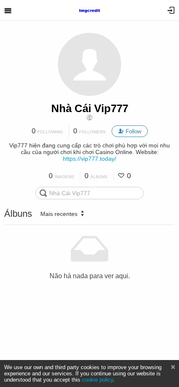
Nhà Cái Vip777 (89, 108)
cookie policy (97, 380)
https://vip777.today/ (89, 158)
